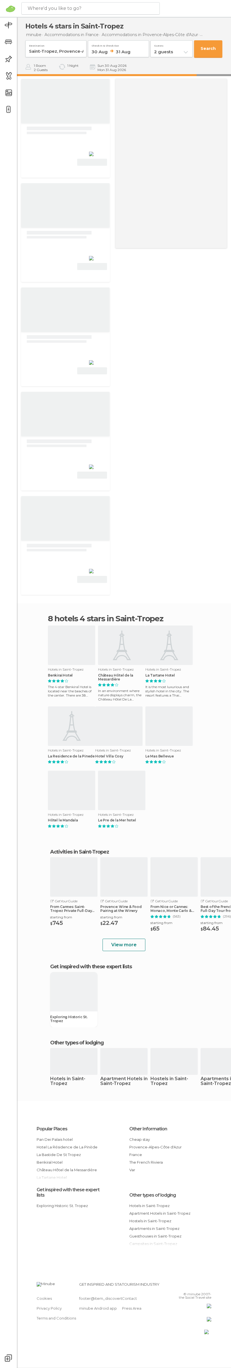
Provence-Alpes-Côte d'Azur (155, 1147)
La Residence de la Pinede (71, 756)
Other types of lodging (152, 1195)
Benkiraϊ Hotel (60, 675)
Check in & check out (105, 44)
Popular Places (52, 1128)
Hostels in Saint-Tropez (169, 1081)
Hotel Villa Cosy (109, 756)
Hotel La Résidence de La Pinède (67, 1147)
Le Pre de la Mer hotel (117, 820)
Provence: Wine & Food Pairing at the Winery (121, 909)
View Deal (92, 162)
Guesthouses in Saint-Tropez (155, 1236)
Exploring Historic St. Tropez (69, 1019)
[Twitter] (193, 1286)
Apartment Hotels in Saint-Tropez (124, 1081)
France (135, 1154)
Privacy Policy (49, 1308)
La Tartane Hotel (160, 675)
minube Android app (98, 1308)
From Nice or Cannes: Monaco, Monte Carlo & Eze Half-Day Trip (171, 909)
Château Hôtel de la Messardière (115, 677)
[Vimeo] (200, 1286)
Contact (129, 1298)
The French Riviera (146, 1162)
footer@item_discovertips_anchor (110, 1298)
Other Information (148, 1128)
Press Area (131, 1308)
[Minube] (10, 9)
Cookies (44, 1298)
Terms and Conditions (56, 1318)
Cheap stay (139, 1139)
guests (158, 44)
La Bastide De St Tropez (59, 1154)
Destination (37, 44)
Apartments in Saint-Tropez (154, 1228)
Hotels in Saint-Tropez (67, 1081)
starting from (61, 917)
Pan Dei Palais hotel (55, 1139)
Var (132, 1170)
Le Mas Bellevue (159, 756)
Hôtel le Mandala (63, 820)
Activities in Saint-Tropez (79, 851)
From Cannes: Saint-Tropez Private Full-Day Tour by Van (71, 909)
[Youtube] (207, 1286)
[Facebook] (185, 1286)
